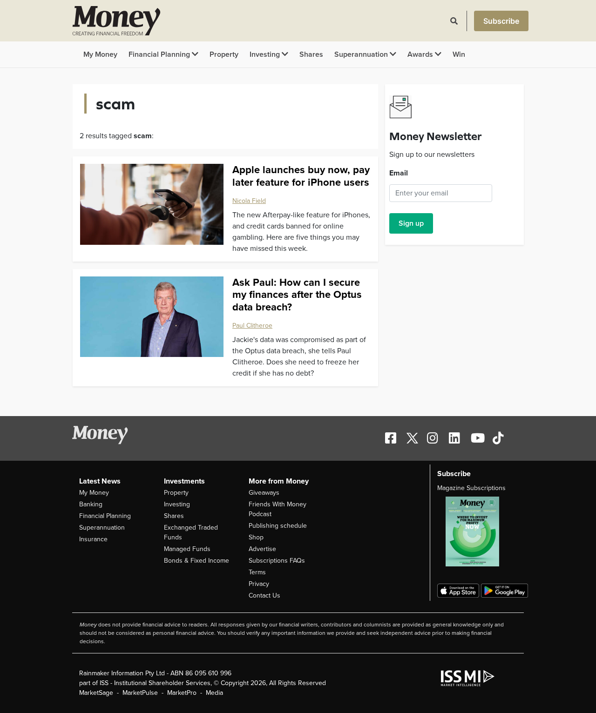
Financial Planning (160, 54)
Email (398, 173)
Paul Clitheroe (252, 326)
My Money (100, 54)
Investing (266, 54)
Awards (421, 54)
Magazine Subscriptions (471, 488)
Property (224, 54)
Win (459, 54)
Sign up (411, 223)
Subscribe (501, 21)
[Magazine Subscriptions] (477, 531)
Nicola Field (249, 201)
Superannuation (362, 54)
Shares (311, 54)
